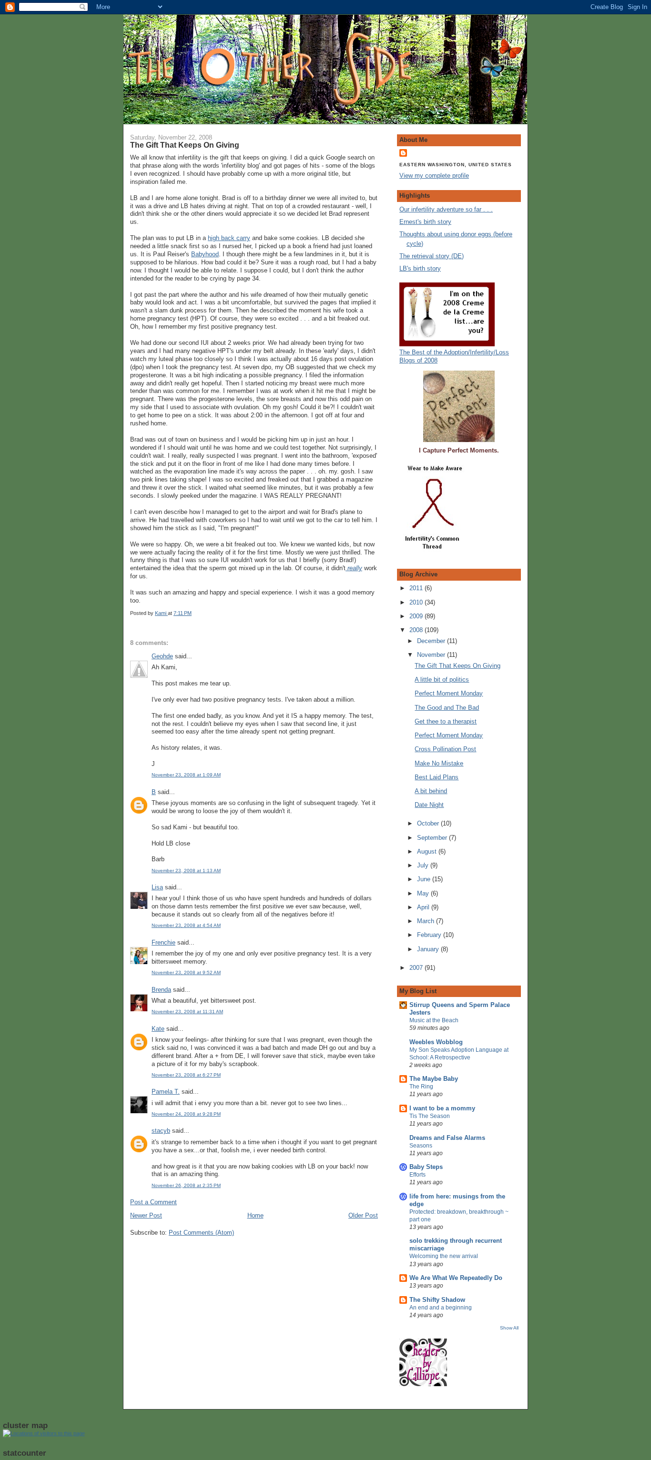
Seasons (420, 1145)
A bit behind (431, 791)
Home (255, 1215)
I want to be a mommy (442, 1108)
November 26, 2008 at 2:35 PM (186, 1185)
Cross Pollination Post (445, 749)
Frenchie (163, 942)
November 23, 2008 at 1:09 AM (186, 774)
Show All (509, 1327)
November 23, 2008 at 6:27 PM (186, 1074)
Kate (158, 1028)
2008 (417, 630)
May (424, 893)
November (432, 654)
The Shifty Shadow (437, 1299)
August (427, 851)
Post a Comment (153, 1202)
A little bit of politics (442, 679)
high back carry (229, 238)
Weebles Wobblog (436, 1042)
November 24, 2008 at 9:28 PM (186, 1114)
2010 (417, 602)
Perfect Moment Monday (449, 693)
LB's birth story (420, 268)
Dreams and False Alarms (447, 1137)
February (430, 934)
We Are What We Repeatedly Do (455, 1277)
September (433, 837)
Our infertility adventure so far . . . (446, 209)
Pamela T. (166, 1091)
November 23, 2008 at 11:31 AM (187, 1011)
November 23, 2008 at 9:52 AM (186, 972)
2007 (417, 967)
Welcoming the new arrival (443, 1256)
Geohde (162, 656)
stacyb (161, 1130)
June (424, 879)
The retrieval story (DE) (431, 256)
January (429, 949)
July (423, 865)
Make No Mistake (439, 763)
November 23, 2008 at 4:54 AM (186, 925)
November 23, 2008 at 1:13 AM (186, 870)
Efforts (417, 1174)
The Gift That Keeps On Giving (457, 665)
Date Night (429, 804)
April (424, 907)
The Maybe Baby (433, 1078)
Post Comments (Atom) (201, 1232)
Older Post (363, 1215)
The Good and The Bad (447, 707)
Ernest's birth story (425, 221)
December (432, 640)
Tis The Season (429, 1116)
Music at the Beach (433, 1020)
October (429, 823)
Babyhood (205, 254)
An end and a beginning (440, 1307)
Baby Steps (426, 1166)
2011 (417, 588)
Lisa (157, 887)
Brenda (161, 989)
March (426, 921)
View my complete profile (434, 175)
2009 (417, 616)
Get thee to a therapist (446, 721)
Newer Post (146, 1215)
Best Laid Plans (436, 777)
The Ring (421, 1086)
